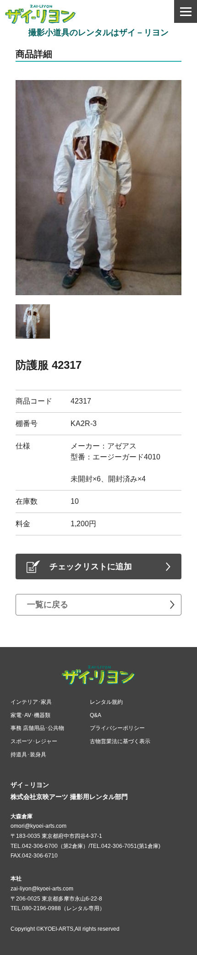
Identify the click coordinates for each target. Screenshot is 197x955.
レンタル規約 (106, 702)
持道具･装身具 (28, 754)
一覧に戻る (47, 604)
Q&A (95, 715)
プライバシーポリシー (117, 728)
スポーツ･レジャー (34, 741)
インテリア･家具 (31, 702)
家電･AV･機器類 (30, 715)
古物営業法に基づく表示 (120, 741)
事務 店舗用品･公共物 (37, 728)
